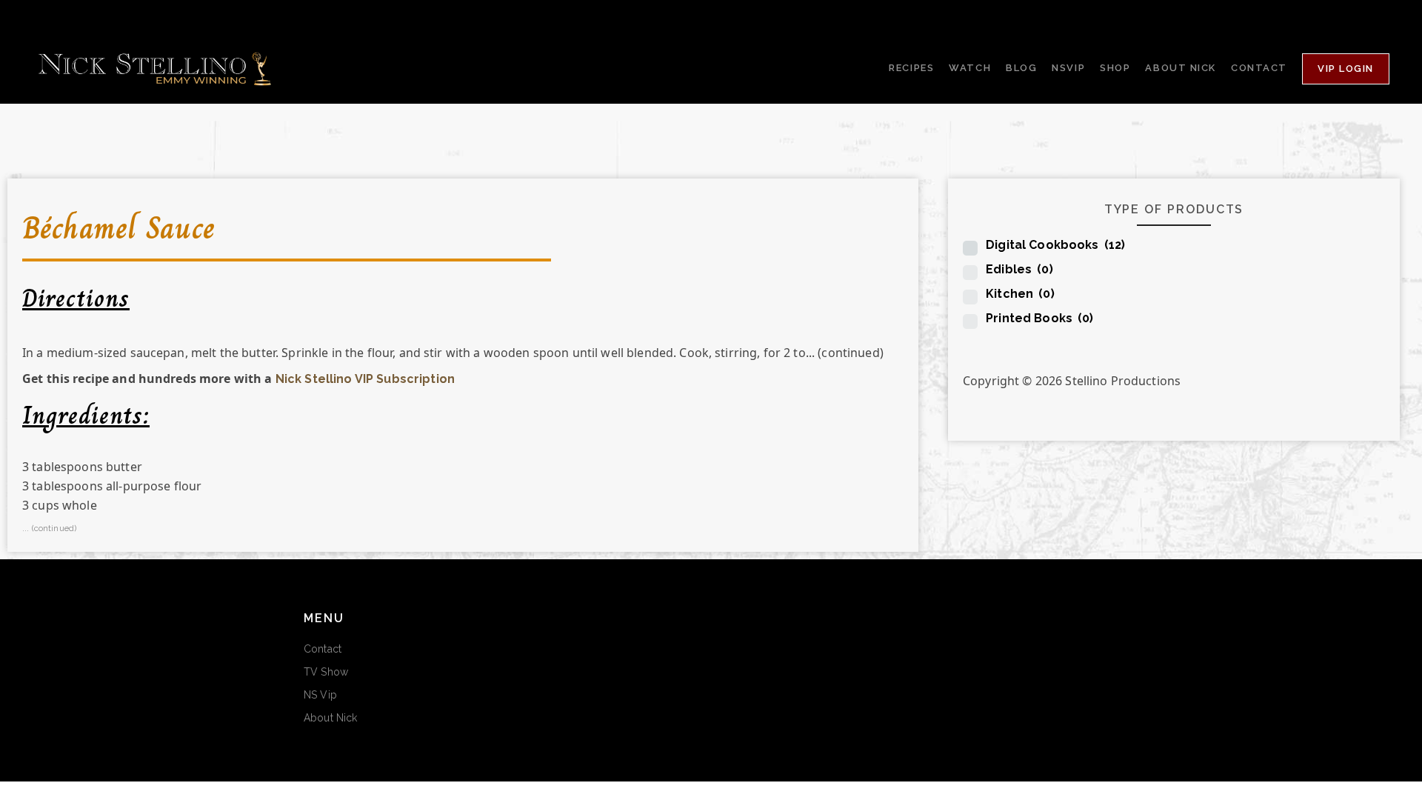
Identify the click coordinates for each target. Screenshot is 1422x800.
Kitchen (1020, 294)
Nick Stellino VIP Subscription (365, 379)
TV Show (326, 672)
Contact (322, 649)
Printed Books (1039, 318)
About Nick (330, 718)
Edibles (1019, 269)
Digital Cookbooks (1055, 245)
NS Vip (320, 695)
